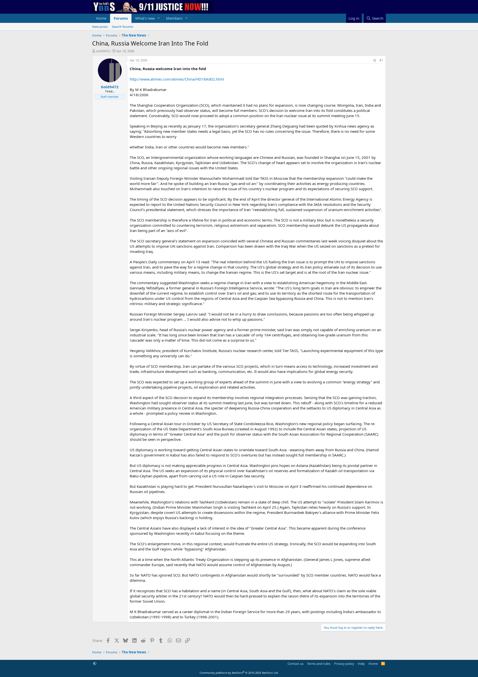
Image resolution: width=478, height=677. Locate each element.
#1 (381, 60)
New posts (100, 26)
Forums (121, 18)
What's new (145, 18)
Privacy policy (344, 663)
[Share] (374, 60)
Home (101, 18)
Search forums (122, 26)
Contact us (295, 663)
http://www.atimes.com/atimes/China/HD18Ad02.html (177, 79)
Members (174, 18)
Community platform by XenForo (239, 673)
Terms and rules (318, 663)
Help (361, 663)
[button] (158, 18)
